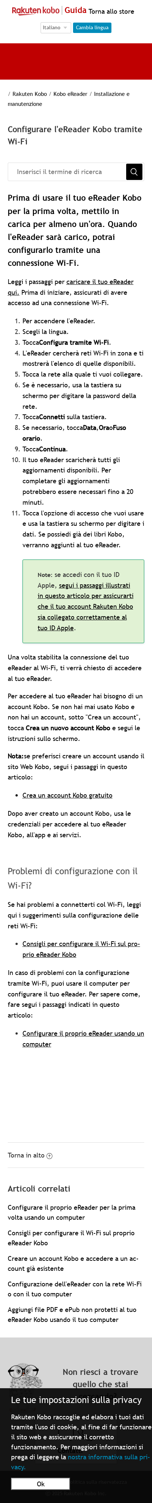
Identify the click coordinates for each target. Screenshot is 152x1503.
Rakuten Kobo (30, 93)
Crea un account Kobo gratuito (68, 795)
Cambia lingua (92, 27)
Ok (41, 1484)
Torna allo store (110, 11)
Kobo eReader (70, 93)
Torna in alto (26, 1155)
